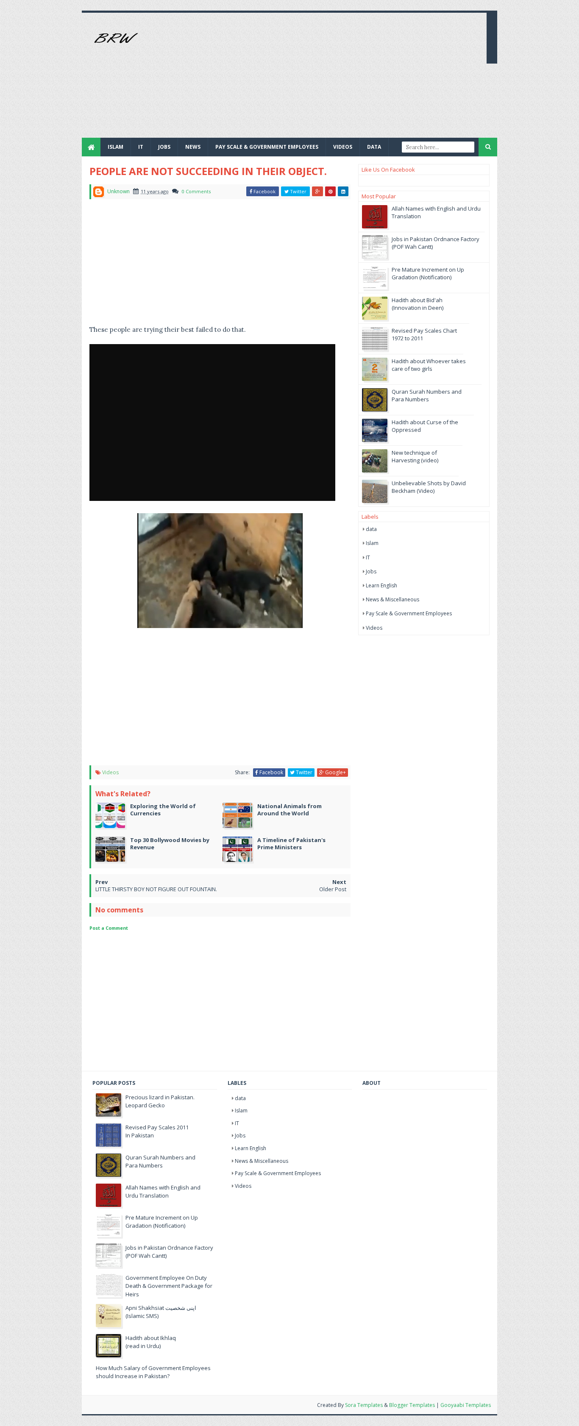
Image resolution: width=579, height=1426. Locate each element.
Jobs (371, 571)
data (371, 529)
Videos (342, 146)
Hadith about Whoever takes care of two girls (429, 364)
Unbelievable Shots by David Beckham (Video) (429, 487)
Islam (115, 146)
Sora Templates (364, 1405)
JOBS (164, 146)
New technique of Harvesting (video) (415, 456)
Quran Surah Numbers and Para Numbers (427, 395)
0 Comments (196, 191)
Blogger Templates (412, 1405)
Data (374, 146)
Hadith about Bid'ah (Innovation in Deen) (417, 303)
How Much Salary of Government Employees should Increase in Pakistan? (153, 1372)
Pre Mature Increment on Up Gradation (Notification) (428, 273)
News (192, 146)
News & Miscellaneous (392, 599)
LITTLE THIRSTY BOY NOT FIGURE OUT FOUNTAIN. (156, 889)
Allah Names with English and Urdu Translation (162, 1192)
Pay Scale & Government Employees (266, 146)
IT (140, 146)
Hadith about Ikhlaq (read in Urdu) (150, 1342)
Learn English (381, 585)
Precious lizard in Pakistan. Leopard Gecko (160, 1101)
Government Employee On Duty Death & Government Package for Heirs (168, 1286)
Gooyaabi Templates (465, 1405)
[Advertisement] (326, 78)
